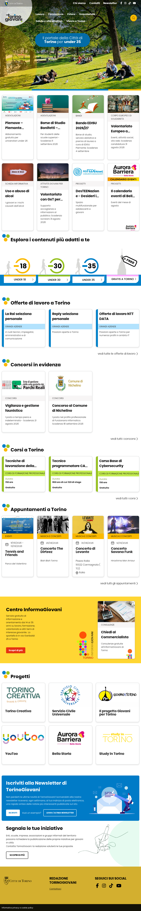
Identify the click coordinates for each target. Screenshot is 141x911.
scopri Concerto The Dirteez (53, 546)
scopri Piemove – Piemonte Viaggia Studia (17, 127)
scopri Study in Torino (117, 745)
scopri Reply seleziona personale (70, 328)
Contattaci (55, 889)
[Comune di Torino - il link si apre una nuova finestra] (17, 881)
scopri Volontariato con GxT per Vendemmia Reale (53, 197)
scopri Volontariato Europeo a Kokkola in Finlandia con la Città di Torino (123, 127)
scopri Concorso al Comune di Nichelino (70, 401)
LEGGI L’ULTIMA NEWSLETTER (60, 813)
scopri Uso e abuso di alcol (17, 197)
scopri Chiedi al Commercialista (116, 630)
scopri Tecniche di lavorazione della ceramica (23, 474)
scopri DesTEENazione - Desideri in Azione (88, 197)
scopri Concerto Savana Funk (123, 546)
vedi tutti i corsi (125, 498)
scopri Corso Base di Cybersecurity (117, 474)
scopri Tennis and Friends (17, 546)
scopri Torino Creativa (23, 702)
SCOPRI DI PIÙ (17, 855)
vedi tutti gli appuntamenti (117, 583)
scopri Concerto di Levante (88, 546)
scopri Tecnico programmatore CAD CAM (70, 474)
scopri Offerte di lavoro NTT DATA (117, 328)
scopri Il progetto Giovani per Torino (117, 702)
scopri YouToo (23, 745)
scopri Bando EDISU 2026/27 (88, 127)
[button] (41, 14)
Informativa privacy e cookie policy (17, 907)
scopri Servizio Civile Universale (70, 702)
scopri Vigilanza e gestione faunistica (23, 401)
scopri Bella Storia (70, 745)
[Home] (16, 17)
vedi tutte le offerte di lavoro (116, 353)
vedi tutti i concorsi (123, 438)
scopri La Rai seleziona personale (23, 328)
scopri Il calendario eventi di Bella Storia (123, 197)
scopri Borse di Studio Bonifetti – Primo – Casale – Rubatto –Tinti (53, 127)
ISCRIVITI (13, 813)
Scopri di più (16, 650)
